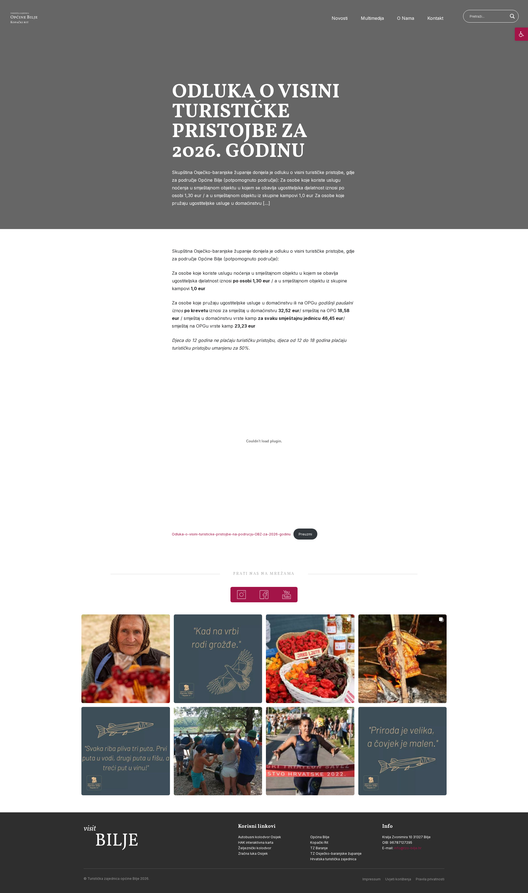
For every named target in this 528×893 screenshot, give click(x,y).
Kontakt (435, 18)
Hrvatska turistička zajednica (333, 859)
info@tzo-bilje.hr (407, 848)
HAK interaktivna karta (255, 842)
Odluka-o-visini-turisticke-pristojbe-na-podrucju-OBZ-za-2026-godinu (231, 534)
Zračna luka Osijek (253, 853)
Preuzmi (305, 534)
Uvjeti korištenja (398, 879)
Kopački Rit (319, 842)
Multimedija (372, 18)
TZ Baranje (319, 848)
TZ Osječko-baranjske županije (336, 853)
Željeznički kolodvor (254, 848)
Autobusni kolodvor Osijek (259, 837)
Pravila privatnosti (430, 879)
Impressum (371, 879)
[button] (521, 34)
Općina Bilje (319, 837)
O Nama (405, 18)
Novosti (340, 18)
